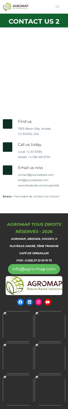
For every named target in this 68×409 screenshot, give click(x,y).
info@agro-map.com (34, 269)
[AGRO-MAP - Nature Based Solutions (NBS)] (15, 6)
